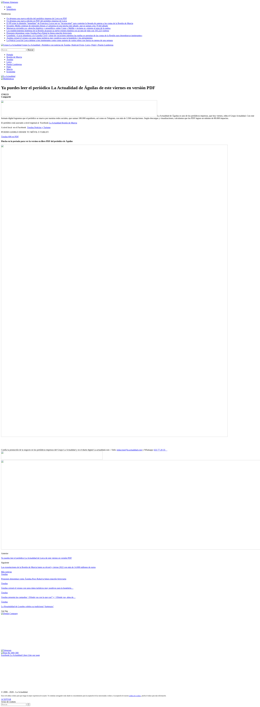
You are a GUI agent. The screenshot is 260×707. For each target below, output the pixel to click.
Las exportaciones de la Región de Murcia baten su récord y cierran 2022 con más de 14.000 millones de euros (48, 567)
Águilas (9, 59)
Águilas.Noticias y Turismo (39, 127)
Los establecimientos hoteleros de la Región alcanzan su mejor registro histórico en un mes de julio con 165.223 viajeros (57, 31)
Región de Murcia (14, 57)
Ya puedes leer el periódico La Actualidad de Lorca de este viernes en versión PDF (36, 558)
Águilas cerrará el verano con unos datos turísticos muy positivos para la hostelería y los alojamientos (49, 38)
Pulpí (8, 67)
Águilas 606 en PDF (10, 136)
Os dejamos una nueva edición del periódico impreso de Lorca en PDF (36, 18)
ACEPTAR (6, 699)
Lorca (9, 62)
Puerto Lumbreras (14, 64)
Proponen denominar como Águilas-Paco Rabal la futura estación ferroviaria (39, 33)
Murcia (9, 69)
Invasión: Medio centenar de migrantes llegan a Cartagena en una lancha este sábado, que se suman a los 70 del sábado (57, 26)
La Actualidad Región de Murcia (63, 123)
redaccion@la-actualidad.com (129, 450)
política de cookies (135, 696)
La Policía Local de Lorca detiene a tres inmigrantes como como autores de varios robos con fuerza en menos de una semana (59, 40)
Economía (10, 72)
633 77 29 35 (160, 450)
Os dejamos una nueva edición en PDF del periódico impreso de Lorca (36, 21)
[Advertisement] (21, 632)
